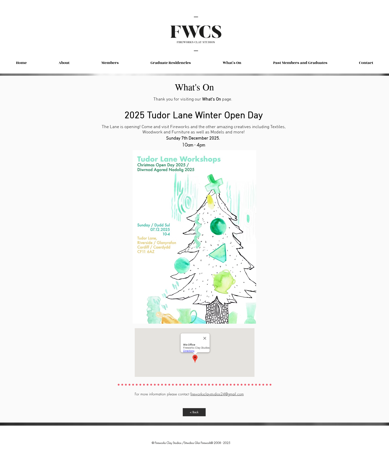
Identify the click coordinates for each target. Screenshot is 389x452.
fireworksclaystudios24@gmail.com (217, 393)
